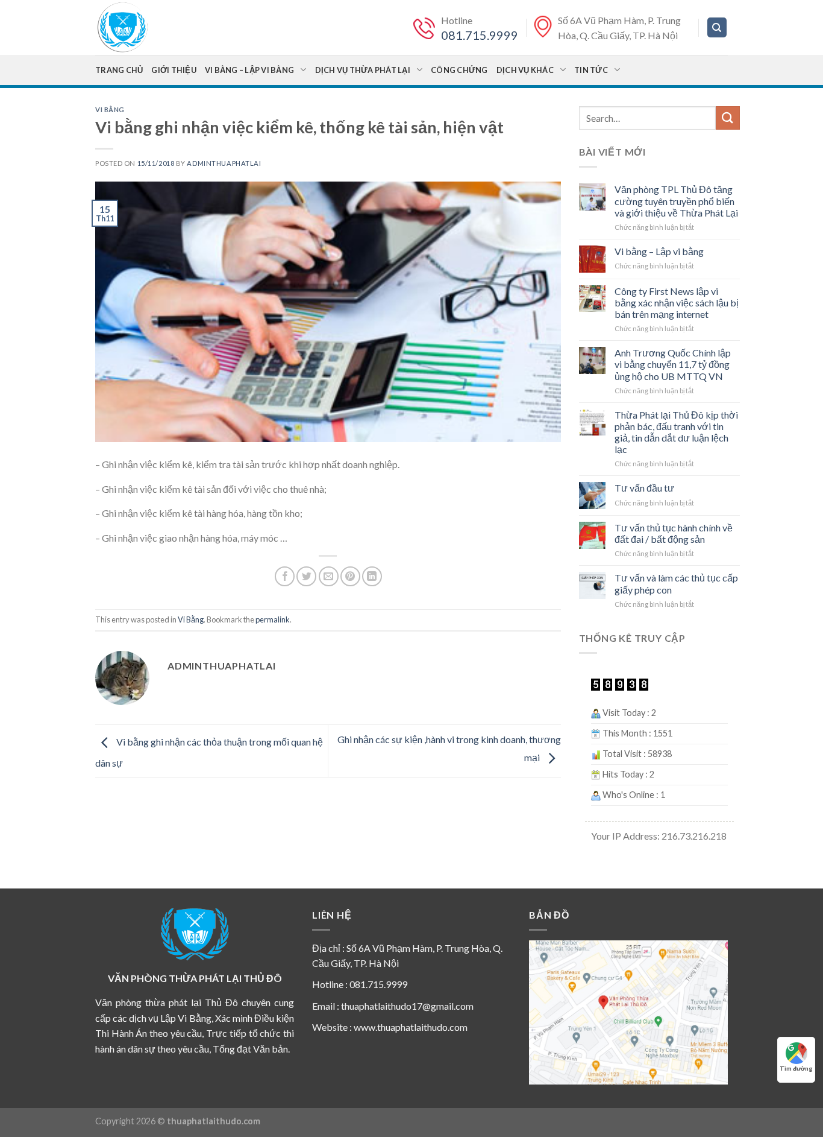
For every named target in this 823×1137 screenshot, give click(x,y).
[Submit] (728, 118)
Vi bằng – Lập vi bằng (249, 70)
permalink (272, 619)
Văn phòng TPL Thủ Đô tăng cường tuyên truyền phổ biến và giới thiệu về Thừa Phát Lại (676, 200)
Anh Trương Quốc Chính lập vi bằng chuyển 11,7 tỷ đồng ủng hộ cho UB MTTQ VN (673, 364)
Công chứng (459, 70)
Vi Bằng (110, 109)
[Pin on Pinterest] (350, 576)
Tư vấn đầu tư (644, 487)
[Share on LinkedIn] (372, 576)
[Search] (717, 27)
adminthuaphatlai (224, 163)
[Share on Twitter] (306, 576)
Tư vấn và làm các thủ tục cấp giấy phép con (676, 583)
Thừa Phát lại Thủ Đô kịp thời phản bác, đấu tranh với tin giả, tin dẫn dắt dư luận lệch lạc (676, 432)
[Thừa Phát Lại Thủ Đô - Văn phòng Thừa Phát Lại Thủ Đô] (155, 27)
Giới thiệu (173, 70)
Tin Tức (591, 70)
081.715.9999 (479, 35)
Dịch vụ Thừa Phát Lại (362, 70)
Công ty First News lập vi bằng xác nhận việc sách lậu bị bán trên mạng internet (677, 302)
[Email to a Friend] (329, 576)
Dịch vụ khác (525, 70)
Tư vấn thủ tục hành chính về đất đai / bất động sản (674, 533)
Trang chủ (119, 70)
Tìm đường (796, 1068)
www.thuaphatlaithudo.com (411, 1027)
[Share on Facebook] (285, 576)
